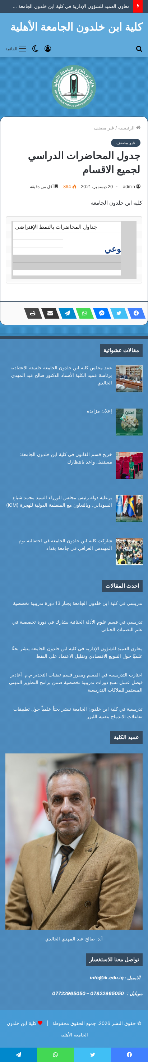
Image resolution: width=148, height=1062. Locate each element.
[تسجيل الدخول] (47, 48)
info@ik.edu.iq (107, 977)
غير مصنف (104, 128)
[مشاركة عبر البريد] (48, 313)
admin (129, 186)
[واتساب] (82, 313)
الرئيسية (127, 128)
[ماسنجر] (100, 313)
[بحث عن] (139, 48)
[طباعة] (31, 313)
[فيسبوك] (134, 313)
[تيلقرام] (65, 313)
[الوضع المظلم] (35, 48)
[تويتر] (117, 313)
